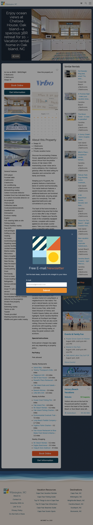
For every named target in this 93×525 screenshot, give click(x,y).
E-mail (28, 280)
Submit (46, 290)
